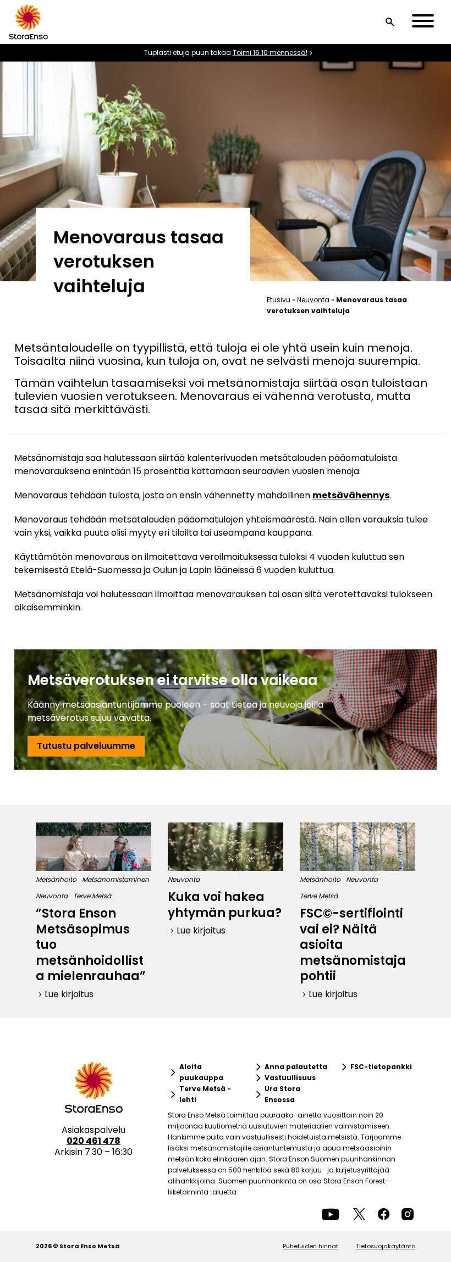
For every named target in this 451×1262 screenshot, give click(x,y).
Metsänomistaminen (115, 879)
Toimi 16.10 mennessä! (270, 53)
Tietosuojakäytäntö (385, 1246)
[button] (390, 22)
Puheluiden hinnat (310, 1246)
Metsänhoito (56, 879)
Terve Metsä (92, 895)
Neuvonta (313, 299)
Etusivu (278, 299)
